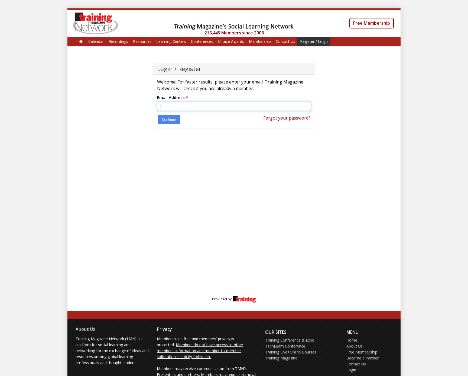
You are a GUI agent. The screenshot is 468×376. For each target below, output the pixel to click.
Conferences (202, 41)
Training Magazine (281, 358)
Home (351, 340)
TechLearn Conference (285, 346)
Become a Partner (362, 358)
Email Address (172, 97)
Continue (169, 119)
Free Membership (371, 23)
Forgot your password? (286, 118)
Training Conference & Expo (289, 340)
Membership (260, 41)
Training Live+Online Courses (290, 352)
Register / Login (314, 41)
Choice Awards (231, 41)
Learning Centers (171, 41)
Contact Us (285, 41)
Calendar (96, 41)
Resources (142, 41)
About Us (85, 329)
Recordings (118, 41)
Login (351, 369)
